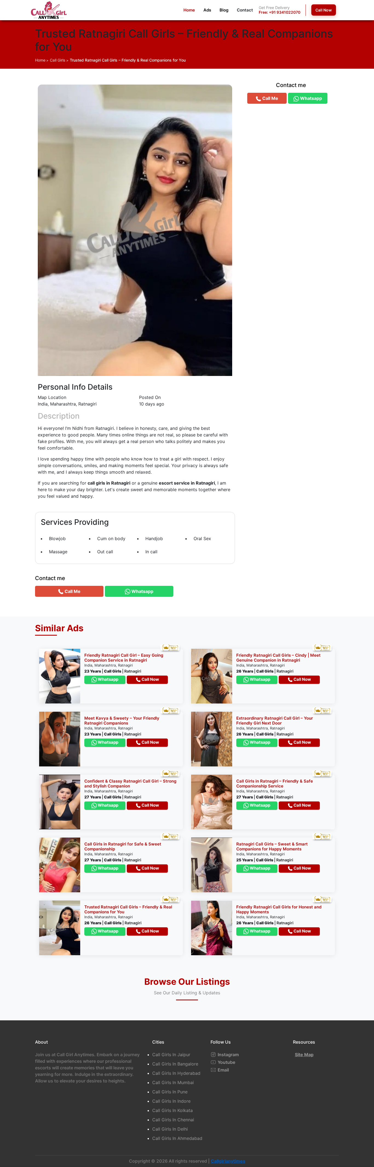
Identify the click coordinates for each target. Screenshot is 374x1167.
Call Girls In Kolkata (172, 1110)
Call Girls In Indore (171, 1101)
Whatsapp (107, 679)
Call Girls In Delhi (170, 1129)
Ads (207, 10)
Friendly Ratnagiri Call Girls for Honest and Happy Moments (278, 909)
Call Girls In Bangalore (175, 1064)
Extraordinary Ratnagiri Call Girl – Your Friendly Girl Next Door (274, 721)
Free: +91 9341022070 (279, 12)
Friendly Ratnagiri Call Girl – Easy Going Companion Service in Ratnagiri (123, 658)
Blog (224, 10)
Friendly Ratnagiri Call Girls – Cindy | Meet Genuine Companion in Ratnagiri (278, 658)
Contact (245, 10)
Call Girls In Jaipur (171, 1054)
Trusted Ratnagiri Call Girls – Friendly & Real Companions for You (128, 60)
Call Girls (57, 60)
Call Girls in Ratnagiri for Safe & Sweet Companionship (122, 846)
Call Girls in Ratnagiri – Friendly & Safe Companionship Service (274, 783)
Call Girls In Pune (170, 1091)
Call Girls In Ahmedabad (177, 1138)
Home (189, 10)
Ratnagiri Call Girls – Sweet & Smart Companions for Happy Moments (272, 846)
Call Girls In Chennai (173, 1119)
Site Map (304, 1054)
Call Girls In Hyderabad (176, 1073)
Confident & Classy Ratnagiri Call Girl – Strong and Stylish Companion (130, 783)
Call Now (323, 10)
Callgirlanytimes (228, 1161)
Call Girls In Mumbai (173, 1082)
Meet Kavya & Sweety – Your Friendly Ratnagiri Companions (121, 721)
